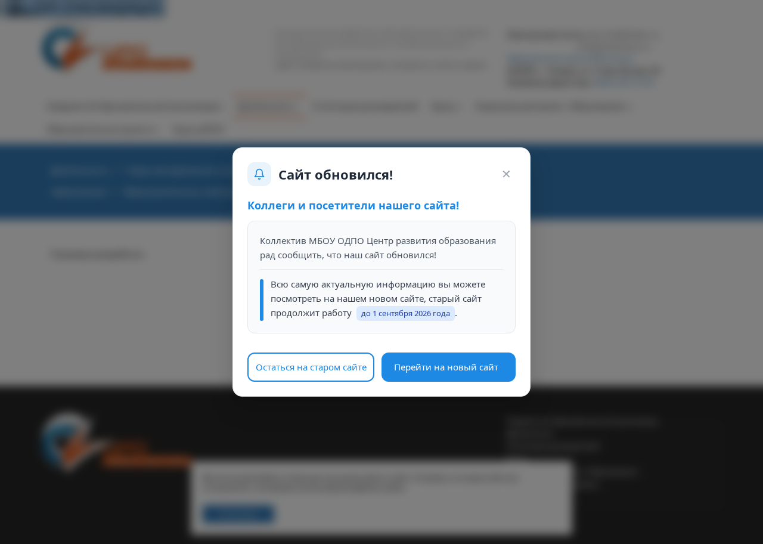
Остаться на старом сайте (311, 367)
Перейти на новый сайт (446, 367)
